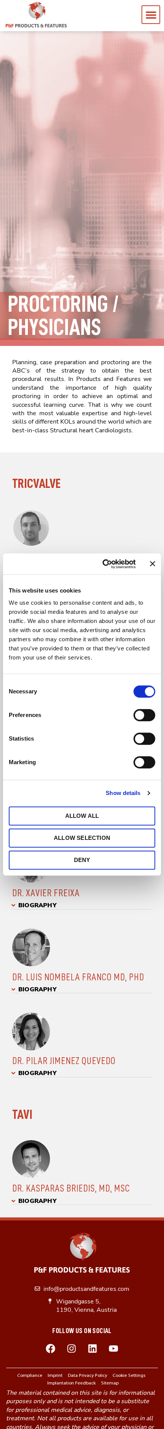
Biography (37, 905)
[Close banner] (152, 564)
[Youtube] (113, 1348)
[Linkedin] (92, 1348)
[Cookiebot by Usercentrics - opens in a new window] (103, 564)
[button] (150, 14)
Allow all (82, 815)
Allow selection (82, 838)
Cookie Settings (129, 1375)
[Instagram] (71, 1348)
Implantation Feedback (71, 1383)
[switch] (144, 715)
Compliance (29, 1375)
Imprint (55, 1375)
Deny (82, 860)
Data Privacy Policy (87, 1375)
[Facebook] (50, 1348)
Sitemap (110, 1383)
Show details (123, 793)
